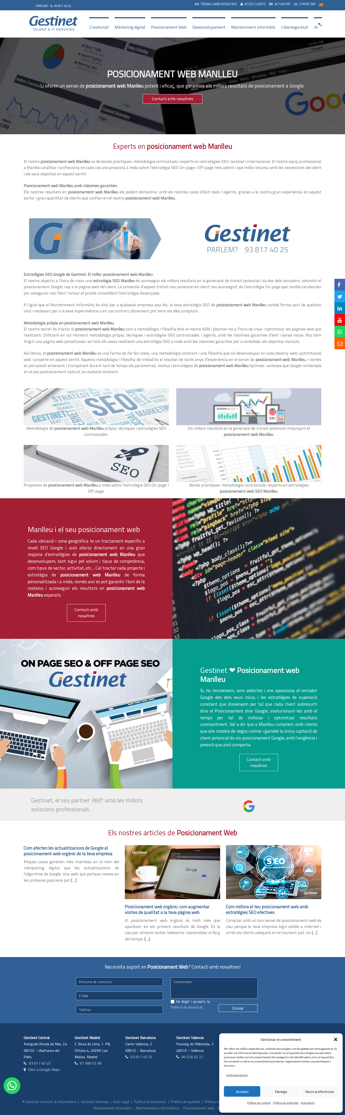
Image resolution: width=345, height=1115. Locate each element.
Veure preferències (319, 1091)
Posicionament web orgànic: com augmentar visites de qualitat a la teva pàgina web (167, 909)
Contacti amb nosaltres (172, 99)
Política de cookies (259, 1102)
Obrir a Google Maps (44, 1069)
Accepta (242, 1091)
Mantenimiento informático (157, 1108)
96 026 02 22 (192, 1057)
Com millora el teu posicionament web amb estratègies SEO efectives (267, 909)
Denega (281, 1091)
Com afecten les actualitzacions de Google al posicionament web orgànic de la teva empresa (68, 850)
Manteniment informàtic (253, 27)
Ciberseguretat (294, 27)
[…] (74, 880)
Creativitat (99, 27)
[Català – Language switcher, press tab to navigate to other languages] (321, 4)
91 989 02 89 (91, 1063)
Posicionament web (198, 1108)
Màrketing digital (130, 27)
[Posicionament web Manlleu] (94, 238)
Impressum (308, 1102)
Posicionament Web (169, 27)
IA (316, 27)
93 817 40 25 (62, 6)
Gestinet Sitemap (95, 1101)
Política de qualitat (185, 1101)
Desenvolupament (208, 27)
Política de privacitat (285, 1102)
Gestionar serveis (237, 1075)
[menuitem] (216, 4)
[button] (335, 1039)
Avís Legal (121, 1101)
